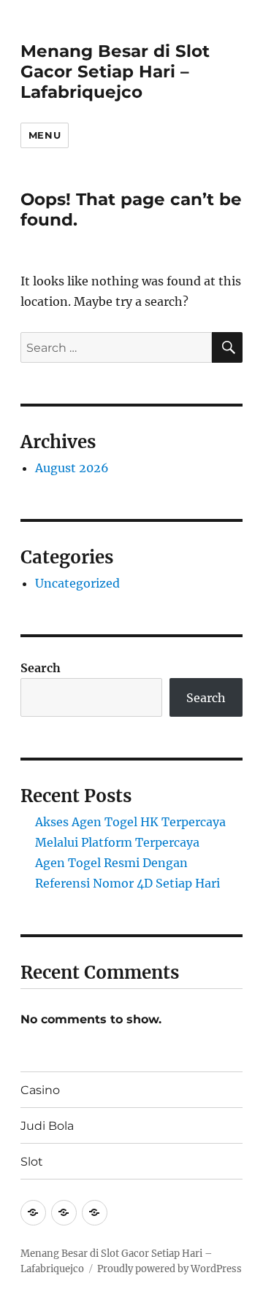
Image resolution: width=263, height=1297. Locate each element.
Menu (44, 135)
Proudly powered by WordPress (169, 1269)
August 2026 (72, 468)
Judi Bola (47, 1126)
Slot (31, 1162)
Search (40, 668)
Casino (40, 1090)
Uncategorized (77, 583)
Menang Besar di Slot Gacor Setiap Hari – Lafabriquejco (115, 71)
